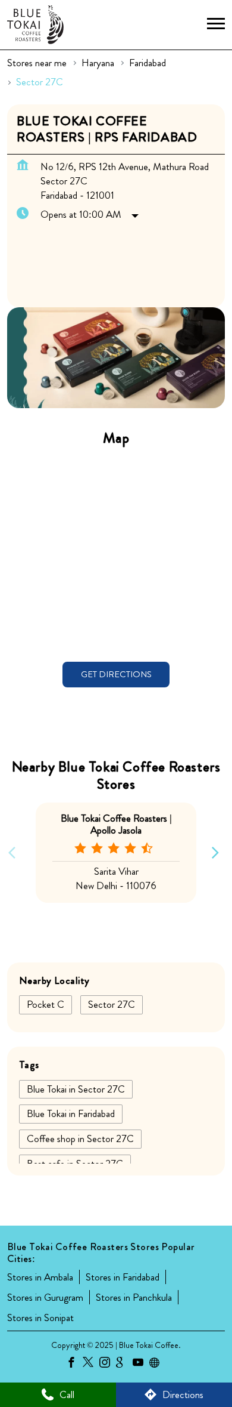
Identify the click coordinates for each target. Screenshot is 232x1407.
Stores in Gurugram (45, 1297)
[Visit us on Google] (124, 1364)
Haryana (97, 63)
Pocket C (45, 1005)
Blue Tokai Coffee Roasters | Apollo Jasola (116, 824)
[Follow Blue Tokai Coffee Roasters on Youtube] (141, 1364)
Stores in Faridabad (122, 1277)
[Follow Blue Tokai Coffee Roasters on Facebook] (74, 1364)
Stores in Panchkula (134, 1297)
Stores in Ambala (40, 1277)
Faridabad (147, 63)
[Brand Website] (157, 1364)
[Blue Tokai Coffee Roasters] (35, 24)
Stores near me (37, 63)
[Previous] (14, 853)
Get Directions (116, 673)
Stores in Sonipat (40, 1317)
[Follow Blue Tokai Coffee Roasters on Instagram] (107, 1364)
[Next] (218, 853)
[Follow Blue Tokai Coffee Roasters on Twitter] (91, 1364)
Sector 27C (111, 1005)
